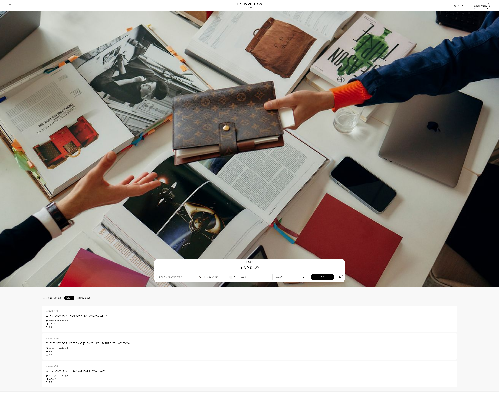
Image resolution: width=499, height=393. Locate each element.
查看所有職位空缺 (480, 6)
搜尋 (322, 277)
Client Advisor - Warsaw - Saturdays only (76, 316)
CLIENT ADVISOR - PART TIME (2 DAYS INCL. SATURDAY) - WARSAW (88, 343)
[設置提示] (340, 277)
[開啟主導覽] (10, 5)
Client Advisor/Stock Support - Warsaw (75, 371)
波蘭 (68, 298)
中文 (458, 6)
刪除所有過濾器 (83, 298)
